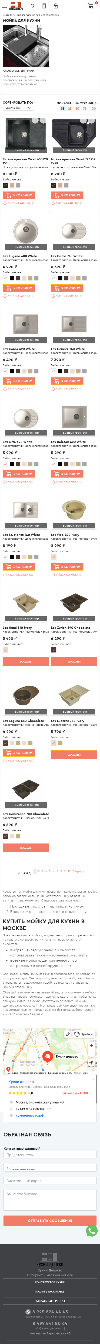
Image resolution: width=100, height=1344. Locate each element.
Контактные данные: (21, 1148)
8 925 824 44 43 (50, 1312)
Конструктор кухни (50, 1282)
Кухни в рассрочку (50, 1291)
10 (69, 871)
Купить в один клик (20, 202)
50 (77, 108)
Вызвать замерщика (50, 1301)
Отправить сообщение (50, 1220)
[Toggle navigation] (4, 5)
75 (85, 108)
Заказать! (26, 661)
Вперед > (78, 871)
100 (93, 108)
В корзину (22, 195)
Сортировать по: (18, 102)
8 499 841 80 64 (50, 1323)
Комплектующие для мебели (32, 15)
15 (63, 108)
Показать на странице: (77, 103)
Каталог (9, 15)
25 (70, 108)
